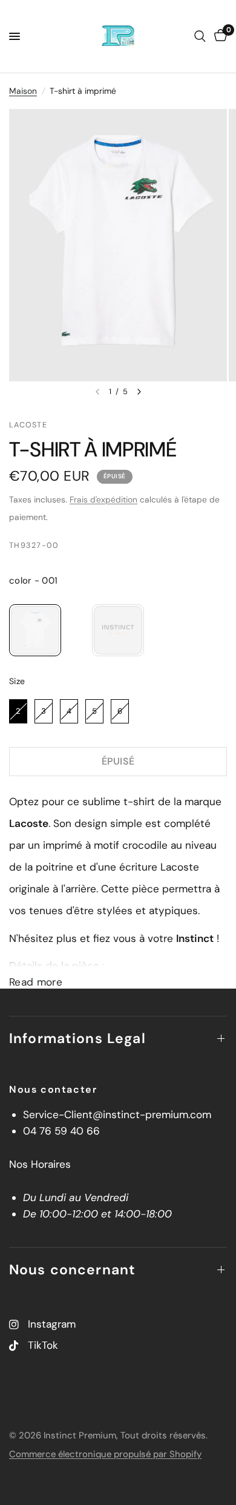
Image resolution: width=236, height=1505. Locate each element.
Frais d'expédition (103, 499)
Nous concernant (72, 1269)
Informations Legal (77, 1038)
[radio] (35, 630)
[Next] (139, 391)
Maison (23, 90)
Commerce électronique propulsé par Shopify (105, 1454)
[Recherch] (200, 36)
